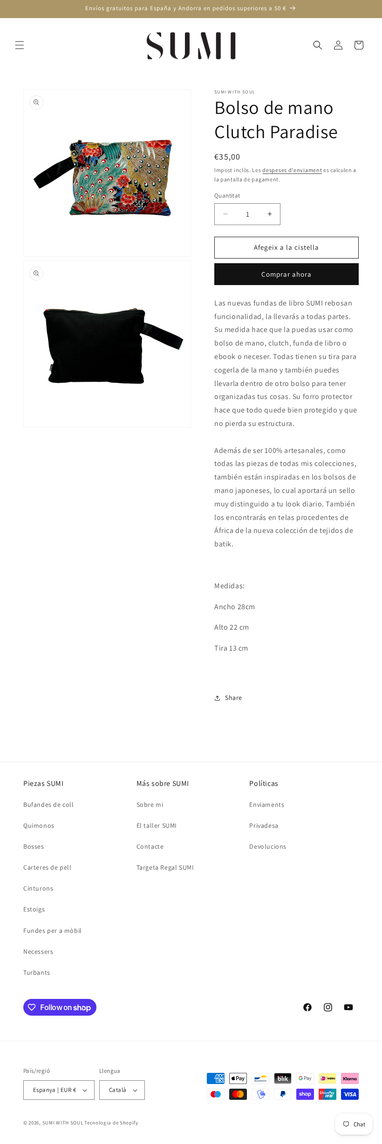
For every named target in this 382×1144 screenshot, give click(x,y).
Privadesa (263, 825)
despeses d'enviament (292, 169)
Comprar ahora (286, 274)
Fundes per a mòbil (52, 930)
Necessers (38, 951)
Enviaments (266, 804)
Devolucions (267, 846)
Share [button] (233, 697)
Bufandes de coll (48, 804)
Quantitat (227, 196)
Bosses (33, 846)
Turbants (36, 972)
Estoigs (34, 909)
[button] (19, 45)
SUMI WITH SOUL (62, 1122)
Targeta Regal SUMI (165, 867)
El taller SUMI (156, 825)
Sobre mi (150, 804)
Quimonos (39, 825)
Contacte (150, 846)
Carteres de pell (47, 867)
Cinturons (38, 888)
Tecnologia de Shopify (111, 1122)
